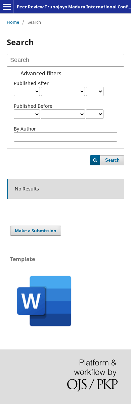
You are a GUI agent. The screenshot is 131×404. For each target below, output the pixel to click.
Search (112, 160)
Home (13, 22)
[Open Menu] (6, 6)
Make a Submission (35, 231)
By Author (25, 129)
